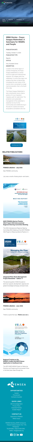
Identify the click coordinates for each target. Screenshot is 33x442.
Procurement (16, 395)
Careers (16, 393)
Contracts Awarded (16, 397)
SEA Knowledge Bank (16, 404)
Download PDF (16, 145)
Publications (19, 19)
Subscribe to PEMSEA (16, 416)
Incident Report (16, 409)
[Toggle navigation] (29, 2)
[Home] (7, 2)
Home (3, 19)
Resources (10, 19)
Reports (4, 21)
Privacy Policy (17, 406)
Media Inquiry (16, 418)
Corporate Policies (16, 408)
